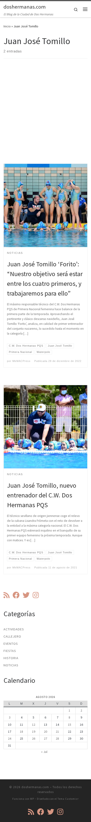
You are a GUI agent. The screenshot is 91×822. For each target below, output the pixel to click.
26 (33, 738)
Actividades (14, 629)
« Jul (44, 752)
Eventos (11, 643)
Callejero (12, 636)
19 (33, 731)
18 (21, 731)
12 (33, 724)
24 (9, 738)
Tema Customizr (68, 798)
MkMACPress (21, 361)
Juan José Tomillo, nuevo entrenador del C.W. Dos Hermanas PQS (41, 495)
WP (32, 798)
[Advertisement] (45, 115)
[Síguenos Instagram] (36, 595)
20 (45, 731)
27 (45, 738)
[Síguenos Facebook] (16, 595)
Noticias (11, 665)
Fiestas (10, 651)
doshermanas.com (35, 787)
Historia (11, 658)
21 (57, 731)
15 (69, 724)
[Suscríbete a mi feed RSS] (7, 595)
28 (57, 738)
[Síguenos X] (26, 595)
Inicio (7, 26)
